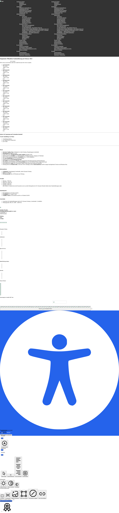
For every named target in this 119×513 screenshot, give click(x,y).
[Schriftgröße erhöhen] (2, 433)
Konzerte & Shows (7, 252)
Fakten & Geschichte (7, 264)
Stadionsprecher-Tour (7, 240)
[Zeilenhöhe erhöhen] (2, 450)
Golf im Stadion (6, 256)
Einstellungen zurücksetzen (6, 501)
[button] (91, 308)
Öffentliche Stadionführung (9, 239)
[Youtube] (4, 222)
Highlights (5, 233)
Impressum (5, 276)
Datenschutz (40, 305)
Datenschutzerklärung (7, 275)
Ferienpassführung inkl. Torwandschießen (12, 245)
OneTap (8, 432)
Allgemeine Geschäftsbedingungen (10, 266)
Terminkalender (6, 231)
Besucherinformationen (8, 274)
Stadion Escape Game (7, 255)
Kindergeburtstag (6, 257)
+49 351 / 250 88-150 (7, 217)
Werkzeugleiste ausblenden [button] (6, 435)
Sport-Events (5, 251)
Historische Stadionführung (9, 243)
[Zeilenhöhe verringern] (2, 455)
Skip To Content (3, 499)
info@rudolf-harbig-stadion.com (15, 141)
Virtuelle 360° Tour (7, 244)
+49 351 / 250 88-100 (9, 216)
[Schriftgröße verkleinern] (2, 438)
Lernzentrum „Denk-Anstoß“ (9, 265)
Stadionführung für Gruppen (9, 242)
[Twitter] (2, 222)
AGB (46, 305)
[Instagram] (3, 222)
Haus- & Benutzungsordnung (55, 305)
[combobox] (45, 308)
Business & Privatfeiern (8, 253)
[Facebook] (0, 222)
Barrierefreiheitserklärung (8, 278)
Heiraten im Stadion (7, 258)
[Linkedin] (6, 222)
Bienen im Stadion (7, 267)
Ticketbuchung (6, 234)
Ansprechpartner (6, 273)
